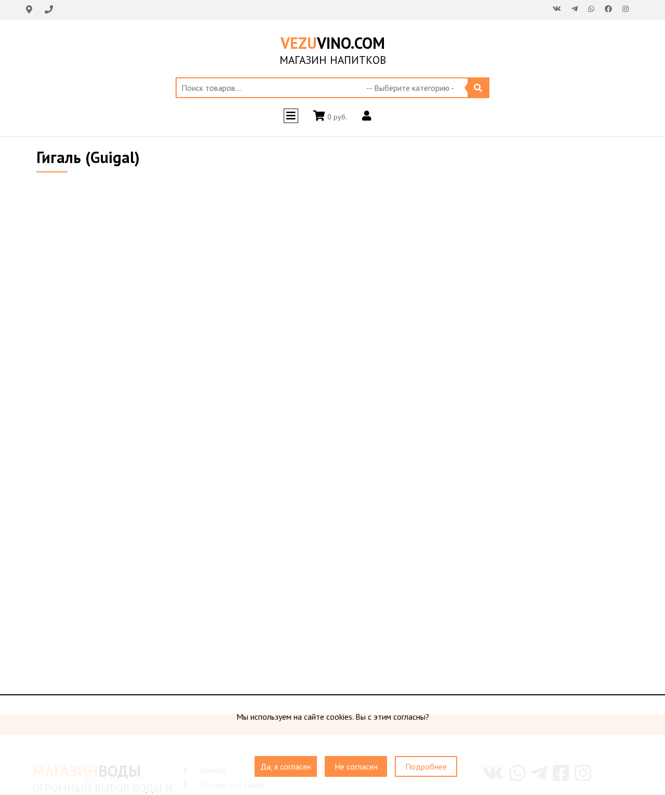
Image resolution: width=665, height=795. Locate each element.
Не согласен (356, 766)
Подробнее (426, 766)
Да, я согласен (285, 766)
